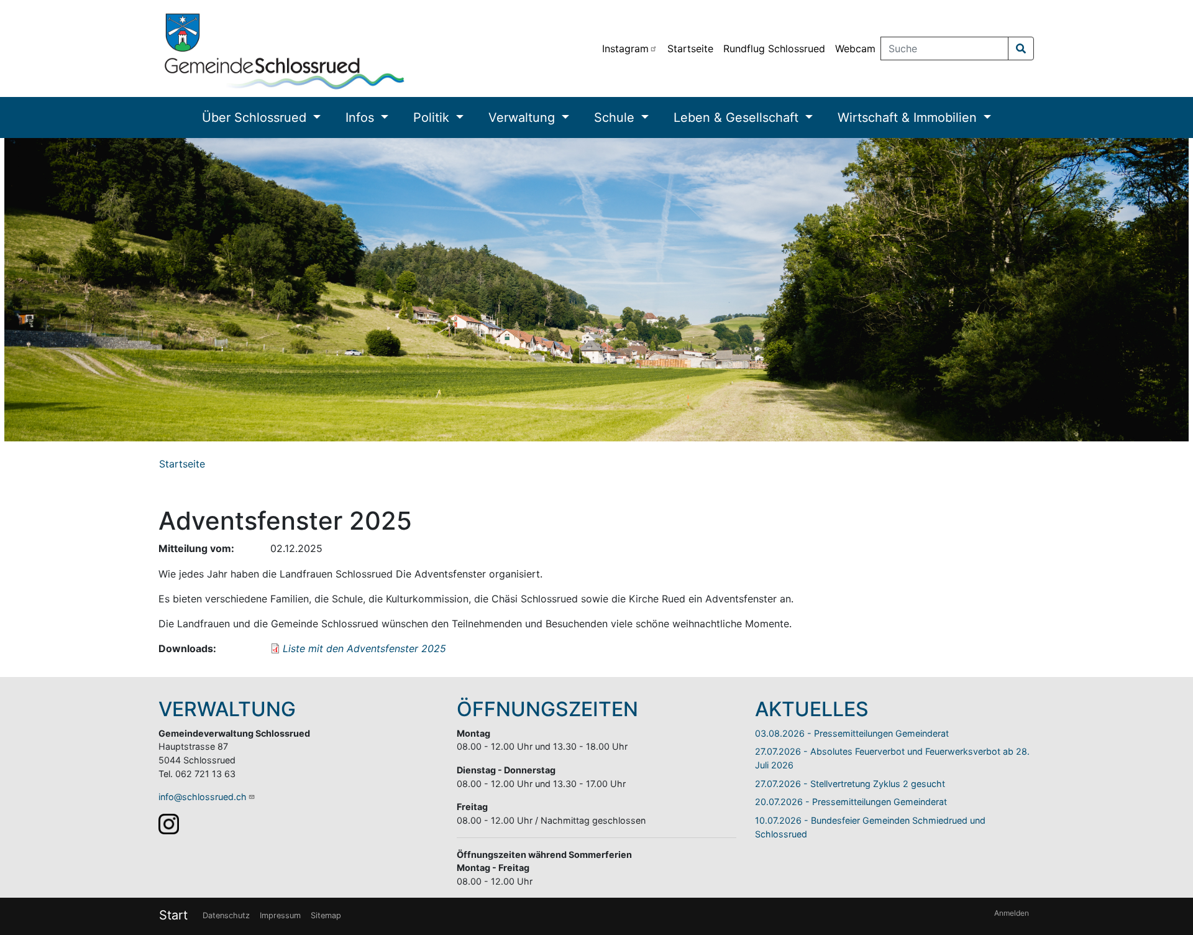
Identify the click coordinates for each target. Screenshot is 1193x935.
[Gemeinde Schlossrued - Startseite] (285, 48)
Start (173, 915)
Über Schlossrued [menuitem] (256, 117)
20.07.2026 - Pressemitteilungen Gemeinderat (851, 801)
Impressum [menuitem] (280, 915)
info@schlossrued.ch (202, 796)
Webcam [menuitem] (855, 48)
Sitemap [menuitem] (326, 915)
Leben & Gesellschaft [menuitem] (738, 117)
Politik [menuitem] (433, 117)
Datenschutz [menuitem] (226, 915)
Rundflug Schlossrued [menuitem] (774, 48)
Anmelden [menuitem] (1011, 913)
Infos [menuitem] (361, 117)
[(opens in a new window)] (168, 823)
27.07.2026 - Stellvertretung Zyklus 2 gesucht (850, 783)
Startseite (182, 464)
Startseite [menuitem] (690, 48)
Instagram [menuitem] (625, 48)
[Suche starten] (1021, 48)
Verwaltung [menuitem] (523, 117)
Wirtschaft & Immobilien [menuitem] (909, 117)
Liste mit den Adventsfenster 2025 (364, 648)
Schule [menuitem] (616, 117)
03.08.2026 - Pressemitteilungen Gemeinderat (852, 733)
